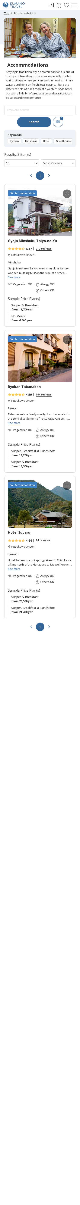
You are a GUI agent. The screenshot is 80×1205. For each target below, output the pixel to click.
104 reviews (44, 394)
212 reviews (44, 248)
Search (34, 122)
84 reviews (43, 540)
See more (14, 277)
